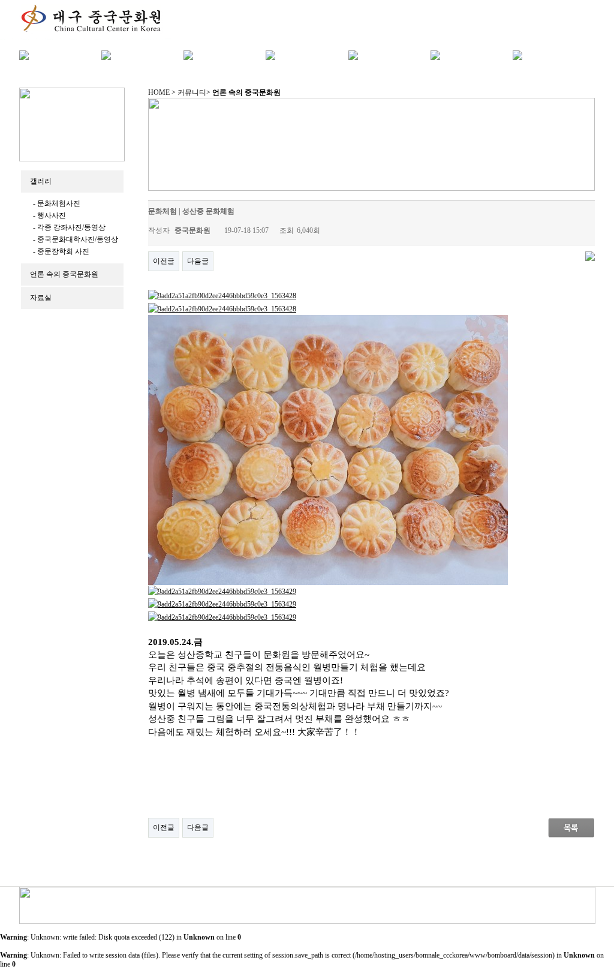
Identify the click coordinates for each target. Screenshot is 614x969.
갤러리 (41, 181)
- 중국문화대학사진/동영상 (75, 239)
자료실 (41, 297)
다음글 (198, 261)
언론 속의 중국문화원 (64, 274)
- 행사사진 (49, 215)
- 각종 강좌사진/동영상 (69, 227)
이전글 (163, 261)
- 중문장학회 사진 (61, 251)
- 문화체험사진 (56, 203)
